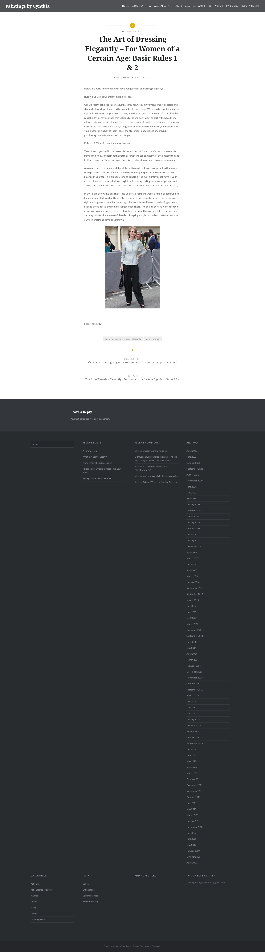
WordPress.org (90, 901)
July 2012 (191, 749)
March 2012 (192, 773)
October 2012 (193, 737)
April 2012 (191, 767)
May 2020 (191, 492)
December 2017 (194, 546)
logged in (86, 418)
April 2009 (191, 862)
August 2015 (192, 600)
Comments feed (90, 895)
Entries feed (89, 889)
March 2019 (192, 516)
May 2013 (191, 707)
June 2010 (191, 838)
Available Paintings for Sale (172, 6)
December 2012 (194, 725)
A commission (90, 450)
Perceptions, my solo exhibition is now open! (102, 470)
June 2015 (191, 612)
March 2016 (192, 576)
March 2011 (192, 815)
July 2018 (191, 534)
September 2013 (194, 689)
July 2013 (191, 701)
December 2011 (194, 785)
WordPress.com (154, 946)
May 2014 (191, 647)
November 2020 (194, 480)
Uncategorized (132, 31)
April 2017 (191, 552)
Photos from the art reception (97, 462)
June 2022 (191, 456)
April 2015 (191, 618)
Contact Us (215, 6)
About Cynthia (141, 6)
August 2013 (192, 695)
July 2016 (191, 564)
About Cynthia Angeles (155, 450)
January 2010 (193, 850)
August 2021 (192, 474)
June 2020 (191, 486)
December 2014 (194, 629)
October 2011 (193, 797)
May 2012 (191, 761)
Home (125, 6)
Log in (86, 883)
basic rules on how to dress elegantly (123, 338)
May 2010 (191, 844)
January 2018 (193, 540)
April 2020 (191, 498)
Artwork (199, 6)
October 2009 (193, 856)
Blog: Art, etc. (250, 6)
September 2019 (194, 510)
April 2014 (191, 653)
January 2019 (193, 522)
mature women (152, 338)
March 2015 (192, 624)
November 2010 (194, 827)
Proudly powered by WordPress (117, 946)
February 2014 (193, 665)
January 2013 (193, 719)
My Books (232, 6)
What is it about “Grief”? (95, 456)
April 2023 (191, 450)
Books (34, 901)
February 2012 (193, 779)
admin (126, 77)
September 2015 (194, 594)
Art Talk (35, 883)
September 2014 (194, 635)
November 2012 (194, 731)
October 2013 (193, 683)
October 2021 (193, 462)
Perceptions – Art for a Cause (97, 478)
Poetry (34, 913)
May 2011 (191, 809)
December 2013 (194, 671)
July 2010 (191, 832)
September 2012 (194, 743)
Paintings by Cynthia (28, 6)
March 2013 (192, 713)
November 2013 (194, 677)
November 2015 (194, 588)
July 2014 (191, 642)
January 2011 (193, 821)
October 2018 (193, 528)
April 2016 (191, 570)
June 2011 (191, 803)
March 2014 (192, 659)
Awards (34, 895)
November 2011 (194, 791)
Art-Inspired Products (42, 889)
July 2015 (191, 606)
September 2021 (194, 468)
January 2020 (193, 504)
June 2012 (191, 755)
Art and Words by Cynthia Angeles (161, 476)
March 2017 (192, 558)
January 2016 (193, 582)
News (33, 907)
